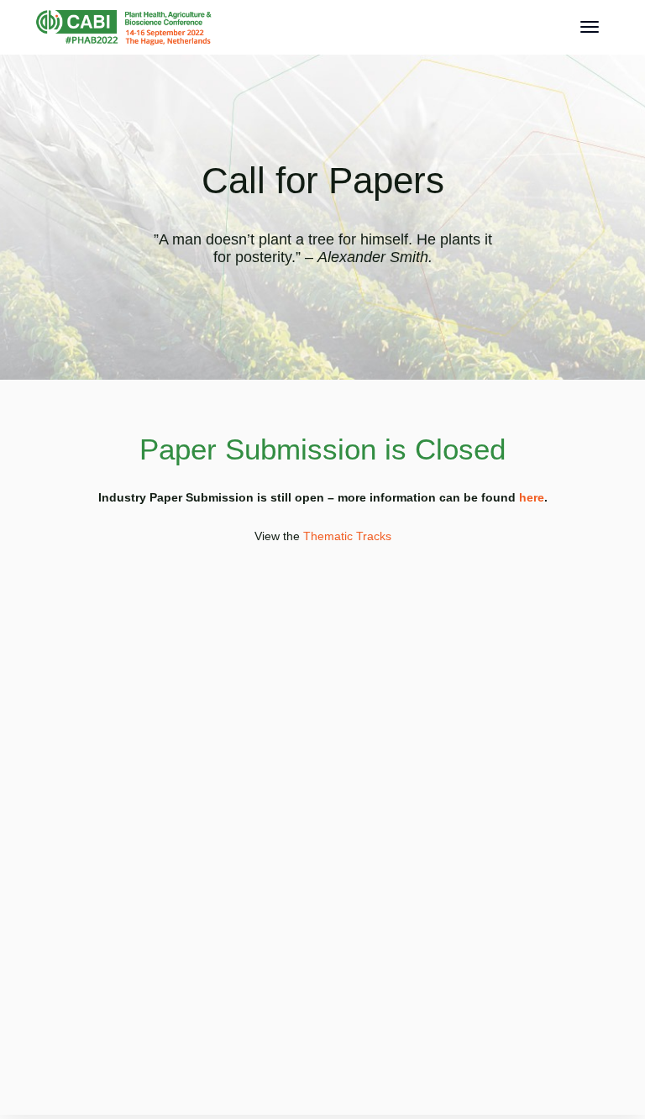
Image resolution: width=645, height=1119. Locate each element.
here (531, 497)
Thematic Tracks (347, 536)
